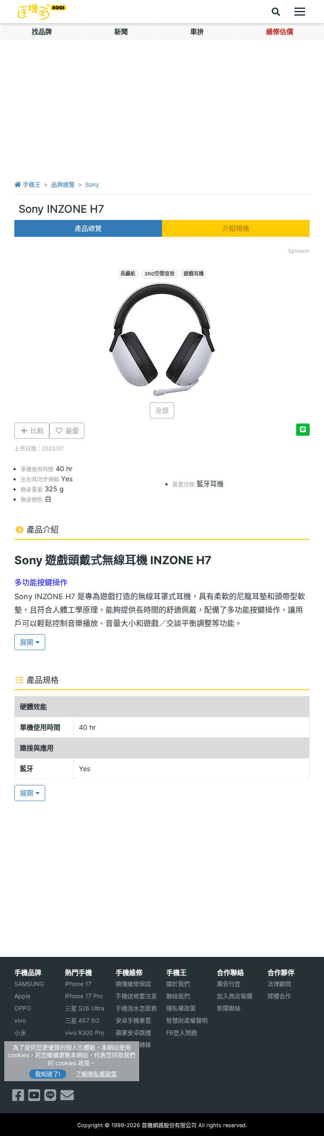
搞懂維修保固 (133, 983)
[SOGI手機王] (41, 11)
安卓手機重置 (133, 1020)
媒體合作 (279, 995)
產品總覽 (88, 228)
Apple (22, 995)
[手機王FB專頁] (18, 1097)
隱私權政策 (181, 1008)
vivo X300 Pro (84, 1032)
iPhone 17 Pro (84, 995)
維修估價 (279, 31)
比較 (36, 430)
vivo (20, 1020)
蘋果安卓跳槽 (133, 1032)
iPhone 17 (78, 983)
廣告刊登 (228, 983)
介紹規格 (235, 228)
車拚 (197, 31)
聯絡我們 (178, 995)
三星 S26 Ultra (84, 1008)
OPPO (22, 1008)
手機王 (30, 184)
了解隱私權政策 (96, 1073)
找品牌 (42, 31)
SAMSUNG (29, 983)
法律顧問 (279, 983)
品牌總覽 (63, 184)
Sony (92, 184)
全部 (162, 410)
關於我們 (178, 983)
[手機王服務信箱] (67, 1097)
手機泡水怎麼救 (136, 1008)
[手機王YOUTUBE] (34, 1097)
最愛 (71, 430)
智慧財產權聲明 (187, 1020)
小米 (20, 1032)
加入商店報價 (234, 995)
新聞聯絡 (228, 1008)
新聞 (121, 31)
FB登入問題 (181, 1032)
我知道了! (47, 1073)
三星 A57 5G (82, 1020)
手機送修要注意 (136, 995)
